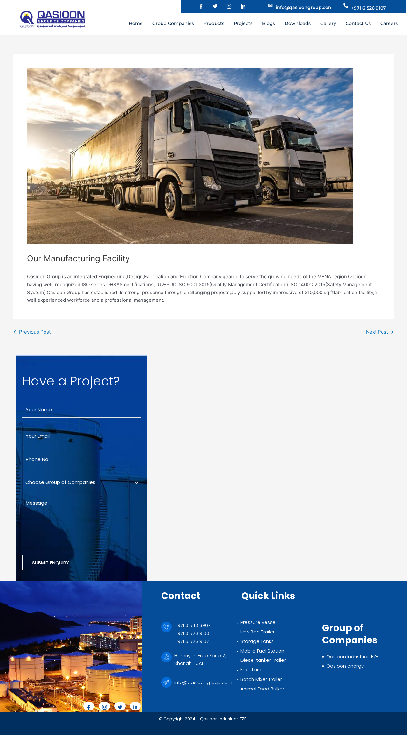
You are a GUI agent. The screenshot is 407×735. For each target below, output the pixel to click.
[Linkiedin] (135, 706)
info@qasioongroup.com (203, 682)
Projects (243, 23)
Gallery (328, 23)
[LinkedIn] (239, 6)
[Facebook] (197, 6)
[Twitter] (211, 6)
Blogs (268, 23)
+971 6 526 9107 (191, 641)
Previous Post (32, 331)
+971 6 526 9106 (191, 633)
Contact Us (358, 23)
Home (136, 23)
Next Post (380, 331)
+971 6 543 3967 (192, 625)
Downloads (298, 23)
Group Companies (173, 23)
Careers (389, 23)
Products (214, 23)
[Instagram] (225, 6)
